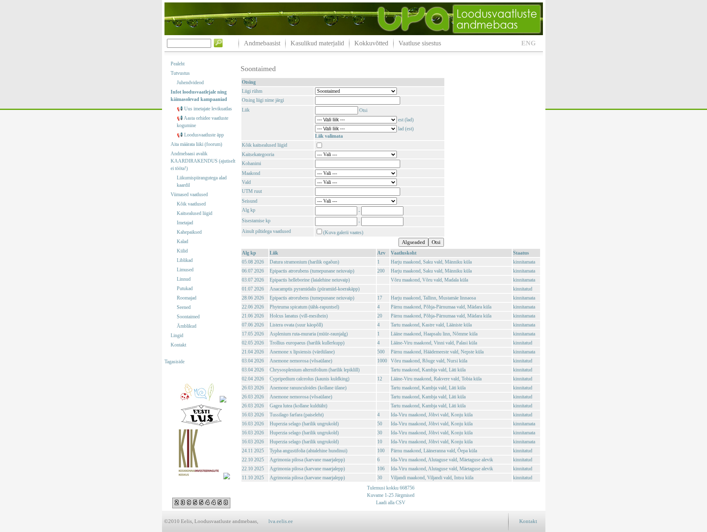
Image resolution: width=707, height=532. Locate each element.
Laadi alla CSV (390, 502)
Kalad (182, 241)
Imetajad (185, 223)
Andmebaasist (262, 43)
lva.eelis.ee (280, 521)
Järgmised (404, 495)
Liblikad (185, 260)
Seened (184, 307)
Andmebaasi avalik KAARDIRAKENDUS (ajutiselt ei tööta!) (203, 161)
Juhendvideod (190, 82)
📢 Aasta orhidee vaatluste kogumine (202, 121)
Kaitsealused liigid (194, 213)
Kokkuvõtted (371, 43)
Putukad (185, 288)
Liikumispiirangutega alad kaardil (202, 181)
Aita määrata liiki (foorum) (196, 144)
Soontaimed (188, 317)
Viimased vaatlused (189, 194)
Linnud (184, 279)
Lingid (177, 335)
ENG (528, 43)
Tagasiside (174, 361)
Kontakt (178, 345)
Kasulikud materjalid (317, 43)
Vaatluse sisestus (420, 43)
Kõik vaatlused (191, 204)
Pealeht (178, 64)
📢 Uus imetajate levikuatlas (204, 109)
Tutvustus (180, 73)
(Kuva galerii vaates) (343, 232)
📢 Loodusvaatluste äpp (200, 135)
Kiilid (182, 251)
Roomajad (186, 298)
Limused (185, 270)
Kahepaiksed (189, 232)
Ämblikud (186, 326)
